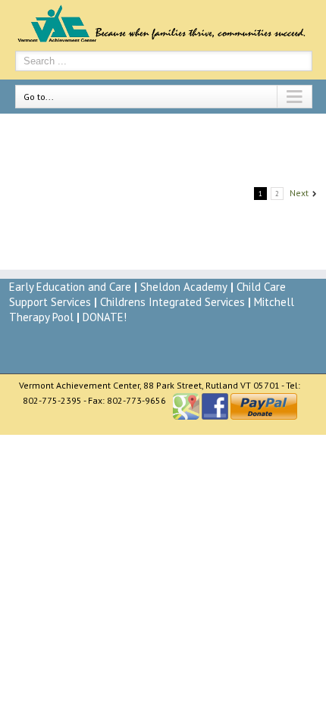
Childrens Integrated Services (174, 302)
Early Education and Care (70, 287)
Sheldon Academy (183, 287)
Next (299, 192)
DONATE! (105, 317)
